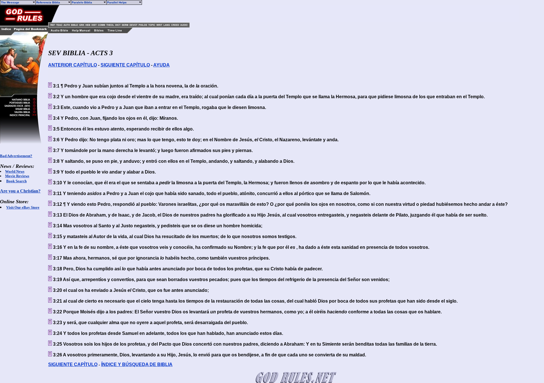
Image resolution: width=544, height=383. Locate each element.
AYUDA (161, 65)
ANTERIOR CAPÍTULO (72, 65)
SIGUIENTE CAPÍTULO (125, 65)
